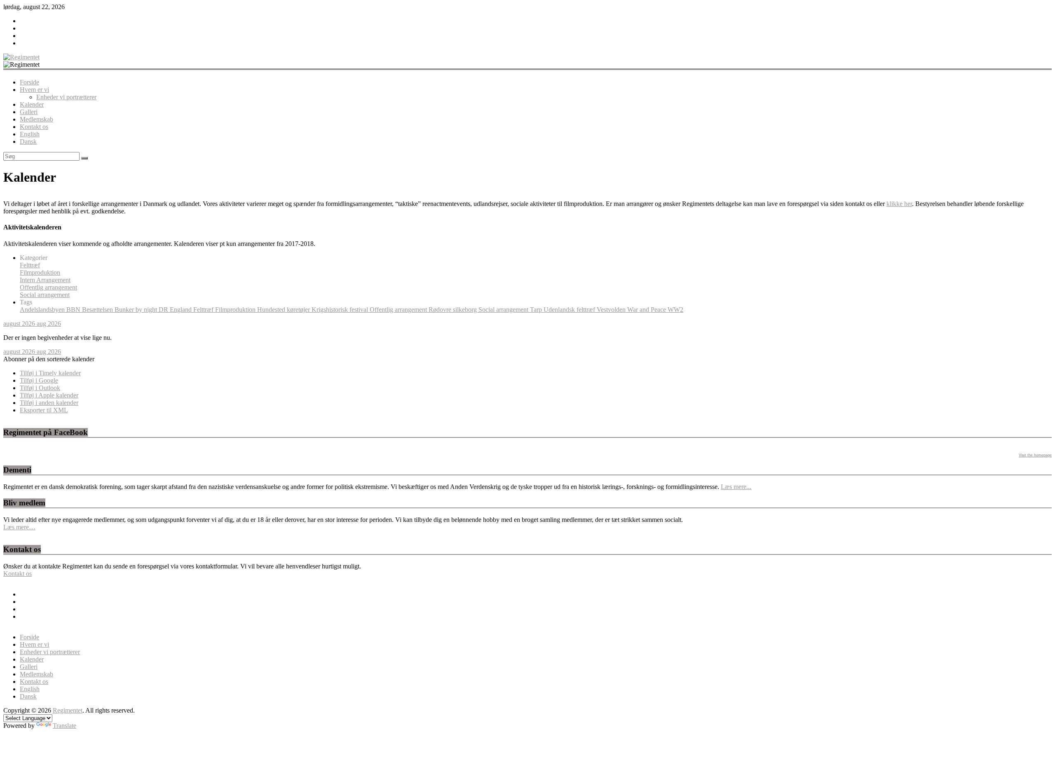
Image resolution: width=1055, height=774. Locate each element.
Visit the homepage (1035, 455)
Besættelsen (98, 309)
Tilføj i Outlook (40, 387)
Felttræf (30, 265)
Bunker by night (137, 309)
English (30, 134)
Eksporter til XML (44, 410)
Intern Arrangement (45, 279)
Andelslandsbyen (43, 309)
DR (164, 309)
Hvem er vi (34, 89)
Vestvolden (612, 309)
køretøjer (299, 309)
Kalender (32, 104)
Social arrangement (45, 294)
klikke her (899, 203)
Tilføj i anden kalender (49, 402)
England (181, 309)
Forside (29, 82)
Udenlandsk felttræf (570, 309)
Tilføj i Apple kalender (49, 395)
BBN (74, 309)
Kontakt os (34, 126)
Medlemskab (36, 119)
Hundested (272, 309)
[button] (48, 358)
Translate (64, 725)
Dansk (28, 141)
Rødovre (441, 309)
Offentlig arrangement (48, 287)
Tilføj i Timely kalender (50, 372)
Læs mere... (736, 486)
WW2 (675, 309)
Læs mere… (19, 527)
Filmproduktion (40, 272)
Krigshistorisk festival (341, 309)
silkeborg (465, 309)
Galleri (29, 111)
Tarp (537, 309)
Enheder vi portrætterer (66, 97)
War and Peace (647, 309)
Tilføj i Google (39, 380)
